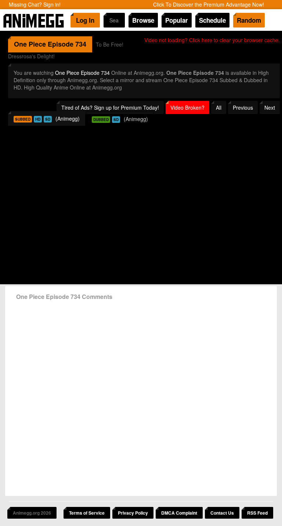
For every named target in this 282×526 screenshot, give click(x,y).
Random (249, 20)
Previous (243, 107)
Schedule (212, 20)
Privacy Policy (133, 512)
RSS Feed (257, 512)
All (218, 107)
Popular (176, 20)
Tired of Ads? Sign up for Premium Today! (110, 107)
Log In (85, 20)
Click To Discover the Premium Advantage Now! (208, 4)
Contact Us (222, 512)
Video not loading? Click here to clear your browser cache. (212, 40)
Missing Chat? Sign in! (35, 4)
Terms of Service (87, 512)
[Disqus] (141, 395)
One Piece (30, 44)
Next (269, 107)
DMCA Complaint (179, 512)
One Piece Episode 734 (82, 72)
